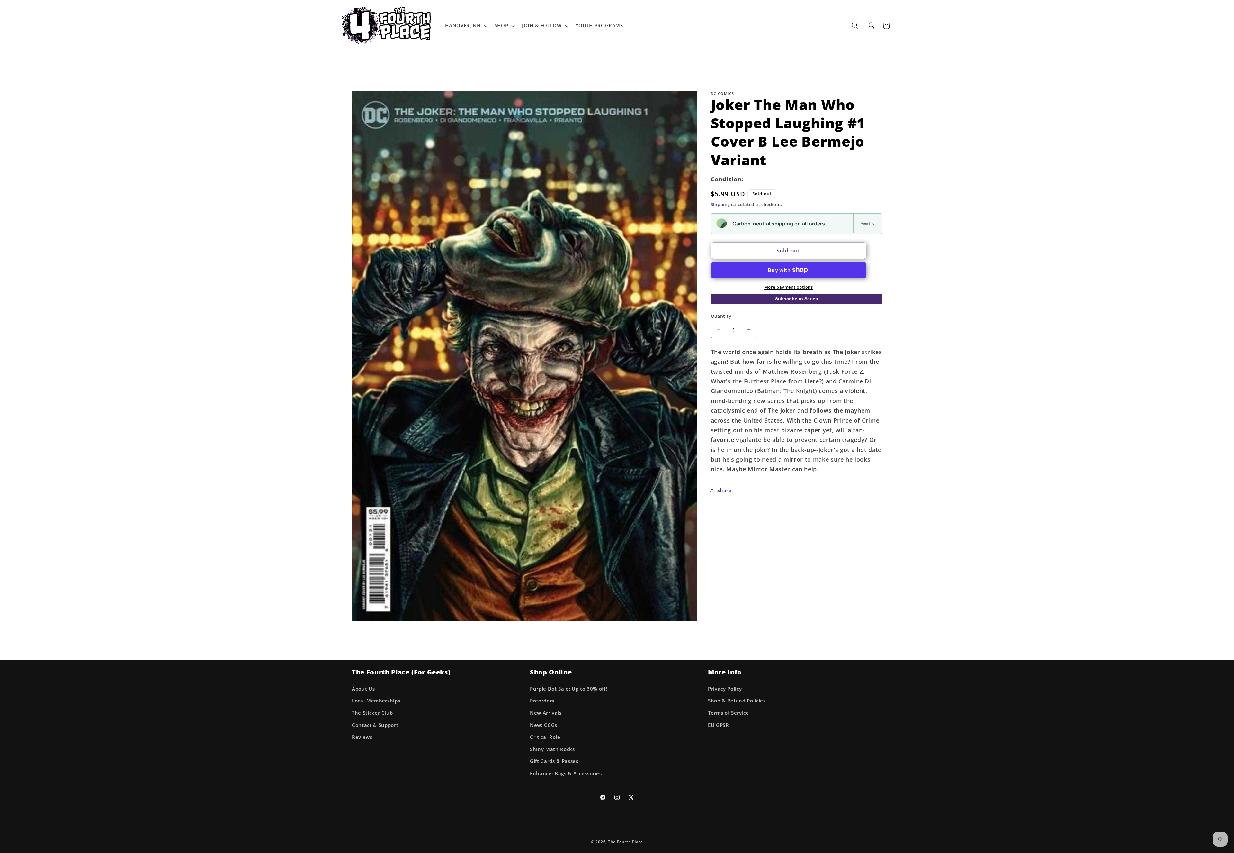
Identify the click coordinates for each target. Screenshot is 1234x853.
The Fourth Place (625, 842)
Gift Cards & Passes (554, 761)
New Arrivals (546, 713)
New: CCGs (543, 725)
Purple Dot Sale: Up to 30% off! (568, 688)
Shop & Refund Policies (737, 700)
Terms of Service (728, 713)
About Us (363, 688)
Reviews (362, 737)
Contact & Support (375, 725)
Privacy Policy (725, 688)
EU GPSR (718, 725)
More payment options (788, 286)
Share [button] (724, 490)
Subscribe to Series (796, 298)
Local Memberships (376, 700)
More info (867, 223)
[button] (465, 25)
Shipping (720, 204)
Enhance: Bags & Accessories (566, 773)
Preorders (542, 700)
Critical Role (545, 737)
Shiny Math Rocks (552, 749)
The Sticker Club (372, 713)
